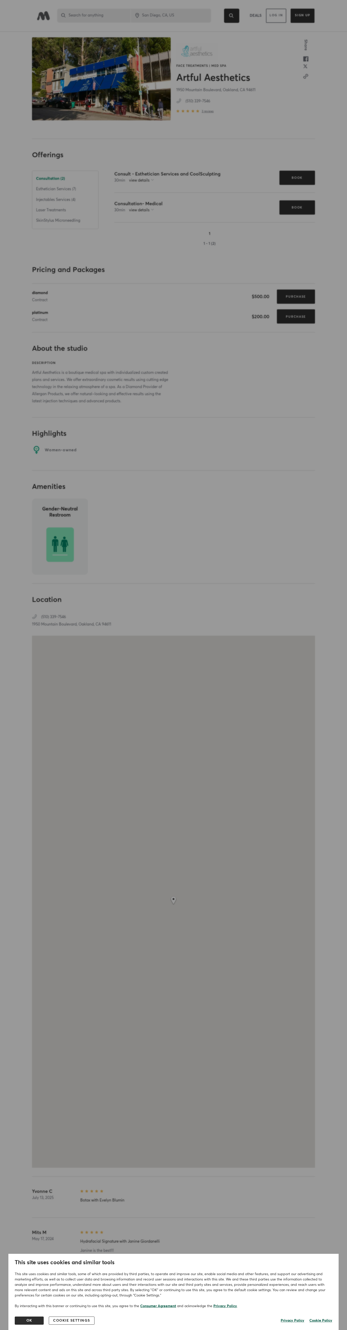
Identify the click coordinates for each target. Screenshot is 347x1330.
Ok (29, 1320)
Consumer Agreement (158, 1306)
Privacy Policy (225, 1306)
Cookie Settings (71, 1320)
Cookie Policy (320, 1320)
